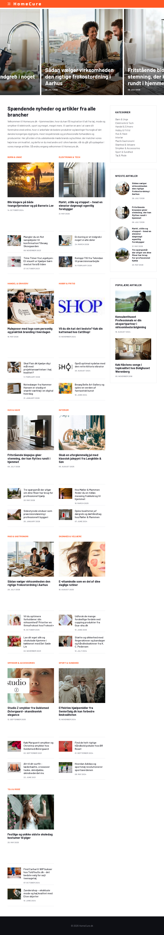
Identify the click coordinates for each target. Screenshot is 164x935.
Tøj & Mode (14, 789)
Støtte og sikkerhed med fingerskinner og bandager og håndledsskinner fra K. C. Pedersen (90, 642)
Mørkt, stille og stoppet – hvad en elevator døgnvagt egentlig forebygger (80, 205)
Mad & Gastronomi (18, 536)
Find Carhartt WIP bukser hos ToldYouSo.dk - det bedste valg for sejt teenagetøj (38, 873)
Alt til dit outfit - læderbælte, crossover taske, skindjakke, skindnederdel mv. (37, 768)
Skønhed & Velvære (70, 536)
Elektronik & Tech (69, 157)
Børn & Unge (15, 157)
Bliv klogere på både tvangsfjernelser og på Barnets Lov (30, 203)
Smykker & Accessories (21, 662)
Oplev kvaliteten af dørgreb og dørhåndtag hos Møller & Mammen (88, 513)
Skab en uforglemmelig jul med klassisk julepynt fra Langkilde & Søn (80, 458)
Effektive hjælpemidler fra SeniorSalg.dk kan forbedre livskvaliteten (76, 711)
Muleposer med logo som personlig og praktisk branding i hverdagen (30, 330)
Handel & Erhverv (18, 283)
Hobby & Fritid (67, 283)
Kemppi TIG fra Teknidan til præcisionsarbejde (89, 259)
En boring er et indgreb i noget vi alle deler (88, 238)
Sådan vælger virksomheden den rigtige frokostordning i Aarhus (79, 76)
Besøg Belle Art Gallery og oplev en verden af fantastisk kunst (89, 387)
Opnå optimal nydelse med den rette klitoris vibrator (90, 365)
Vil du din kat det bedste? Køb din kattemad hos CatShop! (81, 330)
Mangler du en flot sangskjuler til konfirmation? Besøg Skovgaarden (36, 241)
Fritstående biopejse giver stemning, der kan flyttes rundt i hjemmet (29, 458)
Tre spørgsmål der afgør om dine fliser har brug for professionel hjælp (38, 492)
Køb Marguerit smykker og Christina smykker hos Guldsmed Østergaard (38, 745)
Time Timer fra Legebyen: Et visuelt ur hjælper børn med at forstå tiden (38, 261)
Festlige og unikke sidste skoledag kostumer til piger (30, 836)
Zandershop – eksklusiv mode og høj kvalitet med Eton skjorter (38, 893)
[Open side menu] (9, 3)
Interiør (64, 410)
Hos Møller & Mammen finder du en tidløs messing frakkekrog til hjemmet (88, 494)
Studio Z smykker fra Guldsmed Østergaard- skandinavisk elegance (28, 711)
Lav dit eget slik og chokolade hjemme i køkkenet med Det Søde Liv (37, 642)
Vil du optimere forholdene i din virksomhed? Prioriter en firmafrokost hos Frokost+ (39, 621)
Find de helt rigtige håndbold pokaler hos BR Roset (89, 745)
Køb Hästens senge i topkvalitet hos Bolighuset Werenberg (132, 368)
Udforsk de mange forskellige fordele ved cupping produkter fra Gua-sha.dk (87, 621)
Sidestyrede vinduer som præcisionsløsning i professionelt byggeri (38, 513)
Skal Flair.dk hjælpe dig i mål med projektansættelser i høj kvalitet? (37, 368)
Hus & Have (14, 410)
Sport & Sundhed (69, 662)
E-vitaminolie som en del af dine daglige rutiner (79, 583)
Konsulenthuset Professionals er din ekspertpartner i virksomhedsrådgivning (130, 322)
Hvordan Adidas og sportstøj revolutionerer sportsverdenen (89, 766)
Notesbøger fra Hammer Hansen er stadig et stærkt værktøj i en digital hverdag (38, 389)
